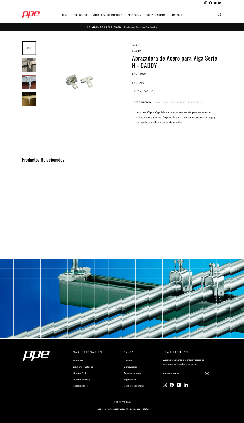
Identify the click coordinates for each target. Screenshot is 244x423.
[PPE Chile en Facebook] (172, 385)
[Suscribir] (207, 373)
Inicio (64, 15)
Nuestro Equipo (80, 373)
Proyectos (134, 15)
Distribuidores (130, 366)
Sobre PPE (78, 360)
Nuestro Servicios (81, 379)
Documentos (178, 102)
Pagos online (130, 379)
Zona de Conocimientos (107, 15)
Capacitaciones (80, 385)
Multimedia (195, 102)
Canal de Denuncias (134, 385)
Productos (81, 15)
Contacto (177, 15)
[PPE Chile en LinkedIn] (186, 385)
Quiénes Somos (155, 15)
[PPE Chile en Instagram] (165, 385)
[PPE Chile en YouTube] (179, 385)
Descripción (142, 102)
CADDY (137, 51)
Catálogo (161, 102)
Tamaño (138, 83)
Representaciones (132, 373)
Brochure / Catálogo (83, 366)
